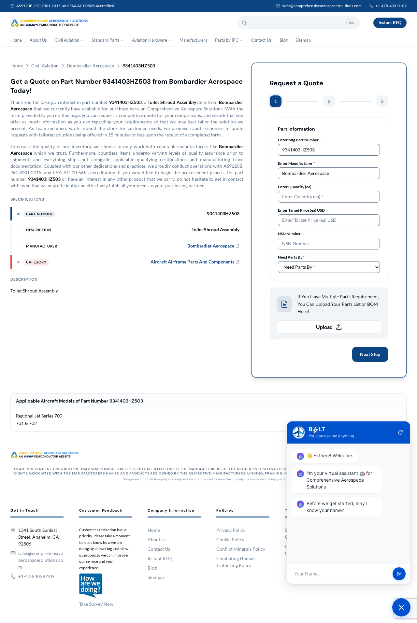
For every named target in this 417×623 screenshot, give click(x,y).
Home (16, 40)
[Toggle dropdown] (82, 40)
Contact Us (261, 40)
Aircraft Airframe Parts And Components (192, 261)
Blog (284, 40)
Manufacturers (193, 40)
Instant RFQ (390, 22)
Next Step (370, 354)
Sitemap (303, 40)
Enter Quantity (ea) (296, 186)
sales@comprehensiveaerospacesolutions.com (322, 5)
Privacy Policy (230, 530)
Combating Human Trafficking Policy (235, 562)
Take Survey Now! (97, 604)
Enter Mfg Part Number (299, 139)
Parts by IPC (226, 40)
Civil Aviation (67, 40)
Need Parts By (291, 257)
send (399, 573)
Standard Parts (106, 40)
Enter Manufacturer (296, 163)
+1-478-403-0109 (391, 5)
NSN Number (289, 233)
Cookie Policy (230, 539)
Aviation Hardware (149, 40)
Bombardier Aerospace (90, 65)
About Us (38, 40)
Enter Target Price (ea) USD (301, 210)
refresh (400, 432)
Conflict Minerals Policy (240, 549)
